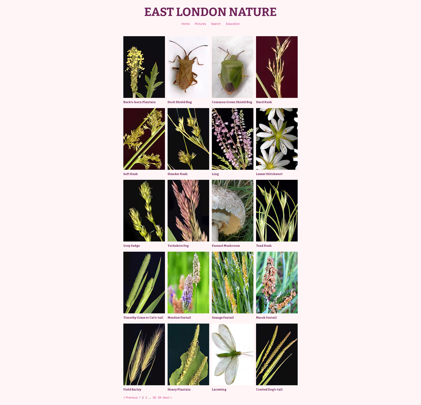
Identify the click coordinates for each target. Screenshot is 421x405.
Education (233, 23)
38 (154, 397)
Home (185, 23)
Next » (167, 397)
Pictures (200, 23)
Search (216, 23)
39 (159, 397)
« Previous (130, 397)
